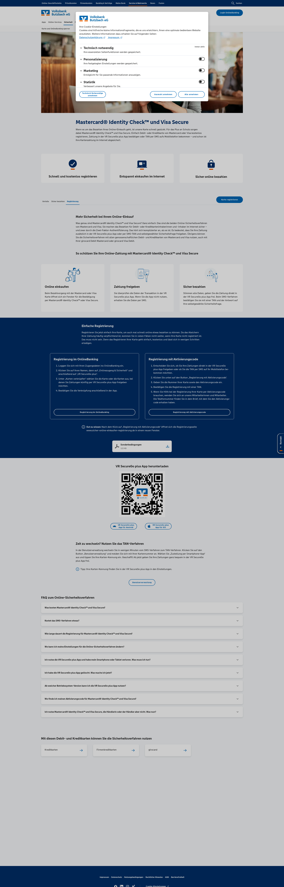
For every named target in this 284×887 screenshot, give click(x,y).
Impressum (114, 37)
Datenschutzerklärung (91, 37)
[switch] (202, 59)
